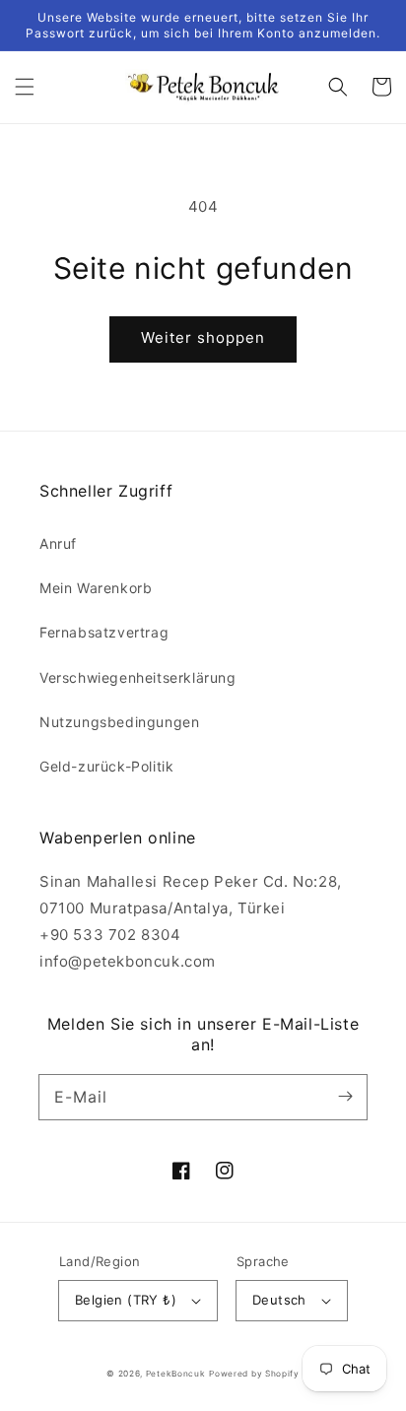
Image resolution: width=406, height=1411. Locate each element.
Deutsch (279, 1300)
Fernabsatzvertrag (104, 632)
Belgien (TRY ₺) (125, 1300)
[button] (24, 86)
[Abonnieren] (345, 1096)
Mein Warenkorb (95, 587)
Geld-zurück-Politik (106, 766)
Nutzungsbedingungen (119, 721)
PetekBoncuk (176, 1373)
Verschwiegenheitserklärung (138, 677)
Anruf (58, 543)
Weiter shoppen (203, 337)
